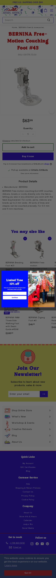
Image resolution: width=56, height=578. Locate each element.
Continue (15, 297)
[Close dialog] (53, 272)
